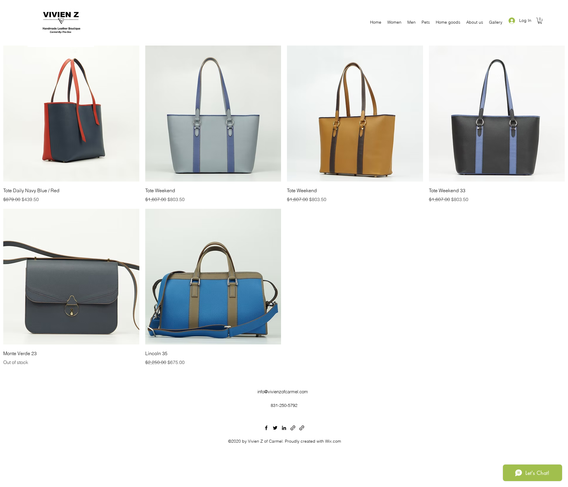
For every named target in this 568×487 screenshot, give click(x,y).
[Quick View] (71, 114)
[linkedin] (284, 428)
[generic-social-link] (293, 428)
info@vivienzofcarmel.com (282, 391)
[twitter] (275, 428)
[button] (394, 22)
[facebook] (266, 428)
